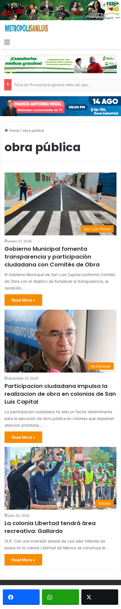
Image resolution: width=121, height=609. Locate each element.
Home (13, 130)
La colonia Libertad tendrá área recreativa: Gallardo (50, 527)
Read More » (23, 300)
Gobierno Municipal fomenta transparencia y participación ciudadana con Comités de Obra (52, 256)
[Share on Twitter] (99, 597)
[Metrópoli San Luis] (26, 28)
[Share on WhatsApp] (60, 597)
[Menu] (7, 42)
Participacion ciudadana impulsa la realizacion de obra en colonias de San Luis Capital (60, 394)
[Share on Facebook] (21, 597)
